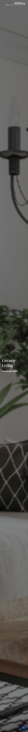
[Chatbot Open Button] (23, 727)
